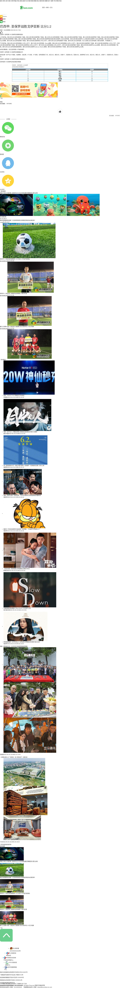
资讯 (4, 1)
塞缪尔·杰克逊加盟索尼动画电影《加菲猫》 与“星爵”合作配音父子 (22, 529)
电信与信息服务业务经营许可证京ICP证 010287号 (13, 972)
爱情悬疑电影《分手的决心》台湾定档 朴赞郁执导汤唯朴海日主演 (22, 642)
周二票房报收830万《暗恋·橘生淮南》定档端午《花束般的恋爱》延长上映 (24, 465)
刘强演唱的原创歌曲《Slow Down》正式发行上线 (17, 608)
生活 (26, 1)
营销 (32, 1)
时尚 (18, 1)
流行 (7, 1)
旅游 (23, 1)
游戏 (21, 1)
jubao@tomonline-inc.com (45, 987)
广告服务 (18, 983)
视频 (40, 1)
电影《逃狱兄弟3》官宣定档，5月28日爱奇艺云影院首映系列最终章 (22, 495)
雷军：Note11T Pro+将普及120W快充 (14, 395)
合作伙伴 (13, 983)
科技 (60, 1)
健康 (46, 1)
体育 (12, 1)
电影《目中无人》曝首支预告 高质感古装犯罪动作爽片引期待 (20, 432)
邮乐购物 (8, 983)
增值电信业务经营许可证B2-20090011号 (11, 980)
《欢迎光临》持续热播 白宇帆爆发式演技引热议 (17, 568)
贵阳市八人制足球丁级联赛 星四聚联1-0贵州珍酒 (13, 293)
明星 (15, 1)
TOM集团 (2, 983)
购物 (57, 1)
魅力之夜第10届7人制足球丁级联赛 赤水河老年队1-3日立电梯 (17, 326)
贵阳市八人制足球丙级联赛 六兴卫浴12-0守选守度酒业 (15, 259)
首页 (1, 1)
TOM (1, 222)
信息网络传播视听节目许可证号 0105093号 (12, 977)
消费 (52, 1)
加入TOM (24, 983)
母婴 (29, 1)
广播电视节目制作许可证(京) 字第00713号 (11, 975)
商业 (38, 1)
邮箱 (35, 1)
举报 (1, 102)
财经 (43, 1)
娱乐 (9, 1)
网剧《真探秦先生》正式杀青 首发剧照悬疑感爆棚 (13, 646)
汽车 (54, 1)
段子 (49, 1)
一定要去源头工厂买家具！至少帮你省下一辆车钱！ (14, 757)
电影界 (5, 467)
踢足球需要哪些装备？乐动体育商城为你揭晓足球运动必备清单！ (18, 220)
